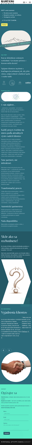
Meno (4, 411)
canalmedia (27, 442)
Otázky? (4, 24)
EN (26, 2)
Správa (5, 423)
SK (24, 2)
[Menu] (30, 2)
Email (4, 417)
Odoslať (7, 433)
